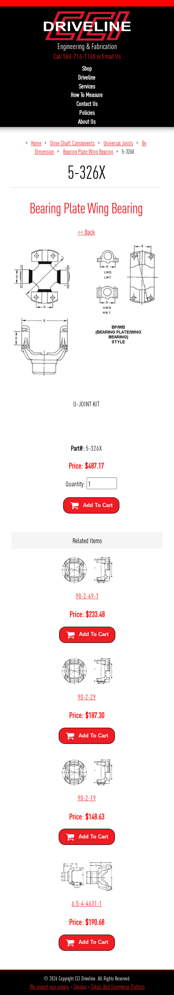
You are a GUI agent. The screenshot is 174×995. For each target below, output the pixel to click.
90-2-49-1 (87, 595)
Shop (87, 68)
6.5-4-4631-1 (87, 902)
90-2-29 (87, 696)
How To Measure (87, 94)
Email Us (111, 56)
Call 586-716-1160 (74, 56)
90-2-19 (87, 797)
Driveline (86, 77)
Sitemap (80, 986)
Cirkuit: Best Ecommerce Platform (117, 986)
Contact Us (87, 103)
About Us (86, 121)
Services (87, 86)
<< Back (86, 231)
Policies (87, 112)
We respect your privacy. (50, 986)
